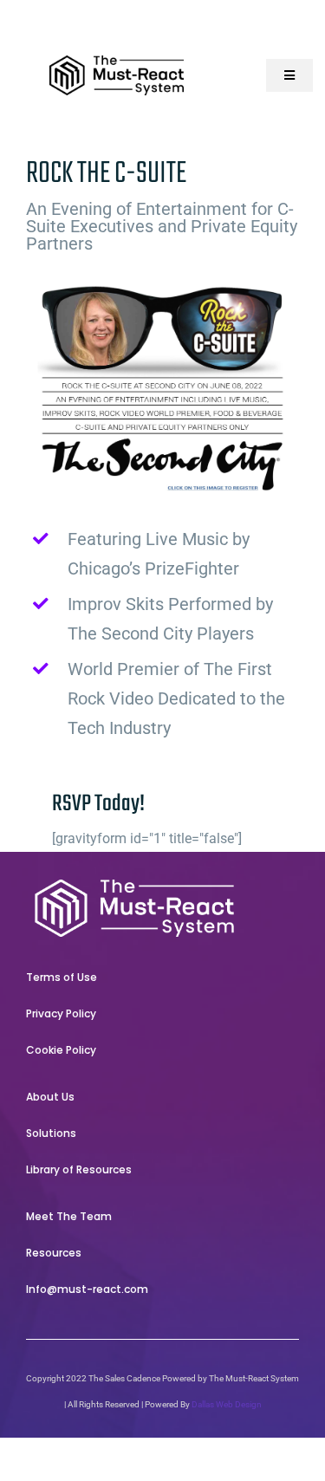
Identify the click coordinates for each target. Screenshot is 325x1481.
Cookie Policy (61, 1050)
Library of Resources (79, 1169)
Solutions (51, 1133)
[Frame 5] (134, 886)
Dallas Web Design (227, 1404)
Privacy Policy (61, 1013)
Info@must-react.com (87, 1289)
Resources (53, 1252)
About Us (50, 1096)
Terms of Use (61, 977)
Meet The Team (69, 1216)
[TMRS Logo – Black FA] (117, 62)
